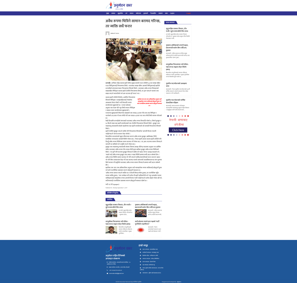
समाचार (113, 13)
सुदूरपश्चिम (120, 13)
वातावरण (161, 13)
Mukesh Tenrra (115, 33)
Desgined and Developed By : (171, 282)
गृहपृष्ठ (107, 13)
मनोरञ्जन (138, 13)
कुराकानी (146, 13)
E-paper (188, 13)
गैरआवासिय (153, 13)
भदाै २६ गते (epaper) (112, 184)
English (172, 13)
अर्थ (126, 13)
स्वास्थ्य (131, 13)
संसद (166, 13)
